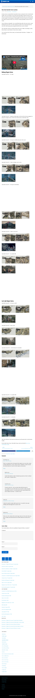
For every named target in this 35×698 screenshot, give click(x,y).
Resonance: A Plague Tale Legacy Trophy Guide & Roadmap (12, 620)
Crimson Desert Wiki (5, 593)
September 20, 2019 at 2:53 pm (8, 500)
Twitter (3, 688)
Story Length (4, 667)
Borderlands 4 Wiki (5, 600)
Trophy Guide (4, 671)
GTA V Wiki (4, 616)
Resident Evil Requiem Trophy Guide (8, 580)
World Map (4, 665)
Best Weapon (4, 663)
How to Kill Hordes (5, 655)
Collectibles (4, 638)
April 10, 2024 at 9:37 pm (9, 485)
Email (3, 546)
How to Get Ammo (5, 661)
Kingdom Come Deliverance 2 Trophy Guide (9, 584)
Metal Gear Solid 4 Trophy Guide (7, 566)
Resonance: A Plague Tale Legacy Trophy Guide (10, 564)
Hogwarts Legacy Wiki (6, 607)
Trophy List (4, 669)
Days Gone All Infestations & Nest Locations (27, 448)
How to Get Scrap (5, 659)
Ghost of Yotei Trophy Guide (7, 582)
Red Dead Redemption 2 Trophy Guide (8, 587)
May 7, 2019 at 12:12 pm (7, 460)
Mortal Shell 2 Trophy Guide (6, 571)
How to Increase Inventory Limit (7, 653)
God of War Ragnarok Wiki (6, 609)
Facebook (3, 686)
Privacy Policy (4, 679)
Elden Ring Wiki (4, 604)
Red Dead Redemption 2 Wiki (7, 614)
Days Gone (8, 453)
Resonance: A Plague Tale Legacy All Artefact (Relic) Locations (12, 626)
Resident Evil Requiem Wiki (6, 595)
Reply (4, 468)
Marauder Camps (5, 649)
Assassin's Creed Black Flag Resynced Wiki (9, 591)
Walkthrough (4, 636)
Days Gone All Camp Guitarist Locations (7, 448)
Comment (4, 530)
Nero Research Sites (5, 647)
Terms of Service (5, 677)
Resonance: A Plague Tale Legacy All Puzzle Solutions (11, 624)
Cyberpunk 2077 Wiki (5, 611)
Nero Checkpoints (5, 645)
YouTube (3, 684)
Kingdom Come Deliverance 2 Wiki (8, 602)
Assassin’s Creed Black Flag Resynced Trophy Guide (11, 575)
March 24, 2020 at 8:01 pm (7, 513)
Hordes (3, 651)
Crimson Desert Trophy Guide (7, 577)
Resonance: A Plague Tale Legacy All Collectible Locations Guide (13, 622)
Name (3, 541)
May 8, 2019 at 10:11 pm (9, 473)
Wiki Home (4, 634)
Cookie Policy (4, 681)
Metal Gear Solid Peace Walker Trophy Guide (9, 568)
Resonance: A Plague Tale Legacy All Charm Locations (11, 628)
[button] (31, 1)
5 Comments (14, 11)
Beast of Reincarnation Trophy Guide (8, 573)
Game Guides (12, 453)
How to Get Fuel (5, 657)
